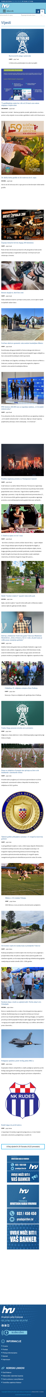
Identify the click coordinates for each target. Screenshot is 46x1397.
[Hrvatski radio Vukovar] (5, 6)
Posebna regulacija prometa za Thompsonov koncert (19, 479)
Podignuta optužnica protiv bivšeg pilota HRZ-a (17, 1061)
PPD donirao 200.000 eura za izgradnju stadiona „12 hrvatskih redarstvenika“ (22, 408)
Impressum (6, 1359)
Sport (2, 731)
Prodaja (31, 1)
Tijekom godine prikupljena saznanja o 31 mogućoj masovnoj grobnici (22, 838)
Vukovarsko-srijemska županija (13, 1376)
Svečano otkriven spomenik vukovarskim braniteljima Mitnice (22, 343)
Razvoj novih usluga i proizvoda (20, 56)
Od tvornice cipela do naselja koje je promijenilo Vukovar (20, 946)
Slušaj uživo (18, 1332)
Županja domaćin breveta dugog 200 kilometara (19, 15)
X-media (41, 1392)
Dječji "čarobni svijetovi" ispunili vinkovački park (18, 596)
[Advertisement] (23, 201)
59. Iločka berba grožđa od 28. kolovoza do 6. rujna (18, 178)
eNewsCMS (35, 1392)
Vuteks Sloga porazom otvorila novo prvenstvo (17, 728)
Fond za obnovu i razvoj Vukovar (13, 1379)
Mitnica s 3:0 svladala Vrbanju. (15, 898)
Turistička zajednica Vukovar (12, 1382)
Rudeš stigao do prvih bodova (11, 1125)
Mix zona (3, 181)
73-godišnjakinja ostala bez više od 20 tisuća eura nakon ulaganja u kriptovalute (20, 104)
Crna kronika (4, 108)
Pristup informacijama (10, 1353)
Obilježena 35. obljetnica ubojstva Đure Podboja (21, 688)
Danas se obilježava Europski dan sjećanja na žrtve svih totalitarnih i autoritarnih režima (20, 771)
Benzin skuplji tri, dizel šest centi (12, 293)
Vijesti (10, 59)
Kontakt (25, 1)
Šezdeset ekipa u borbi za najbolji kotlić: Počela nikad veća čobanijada (21, 1003)
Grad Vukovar (7, 1372)
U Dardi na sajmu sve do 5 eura (12, 536)
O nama (5, 1346)
